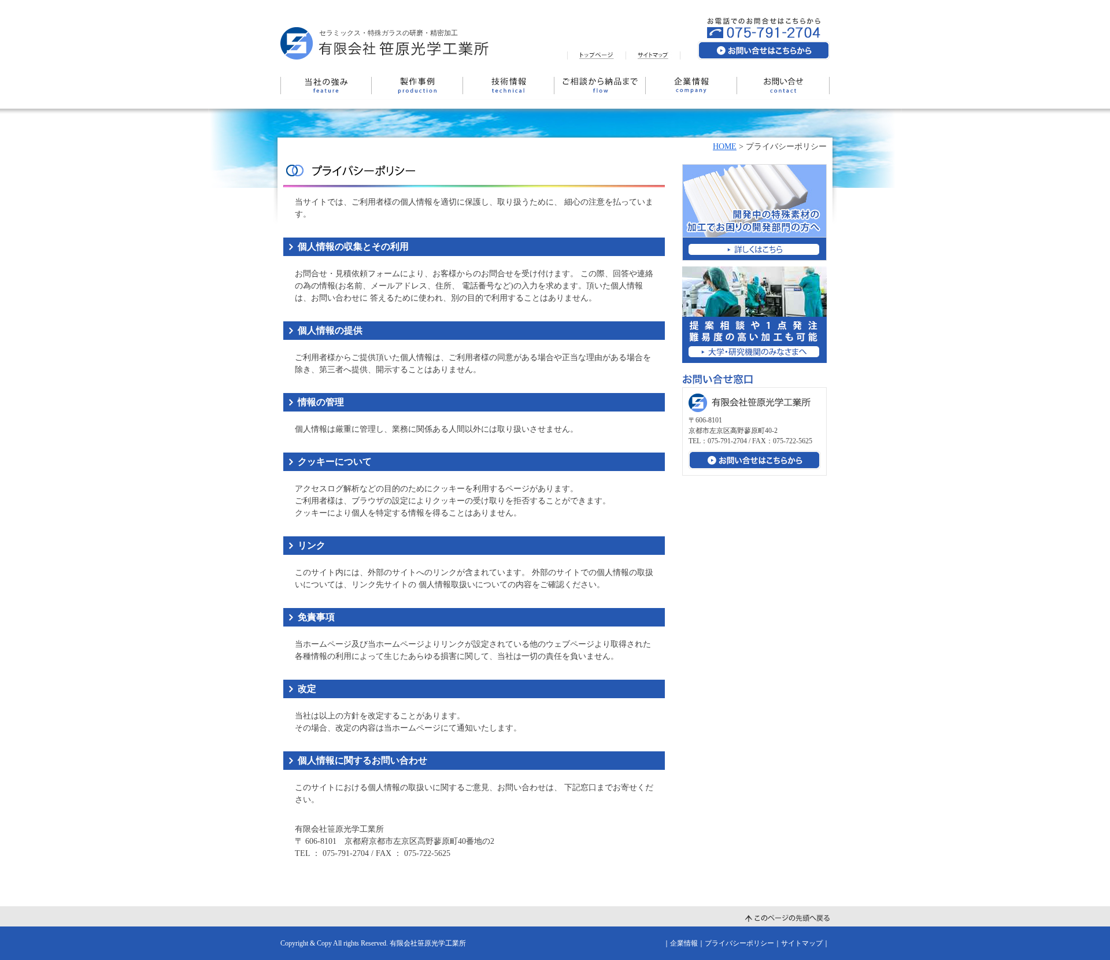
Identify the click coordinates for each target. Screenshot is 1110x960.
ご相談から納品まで (600, 85)
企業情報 (691, 85)
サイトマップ (802, 943)
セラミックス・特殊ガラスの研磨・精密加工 (388, 33)
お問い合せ (783, 85)
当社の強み (326, 85)
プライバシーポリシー (739, 943)
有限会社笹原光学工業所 (428, 943)
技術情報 (508, 85)
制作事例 (417, 85)
